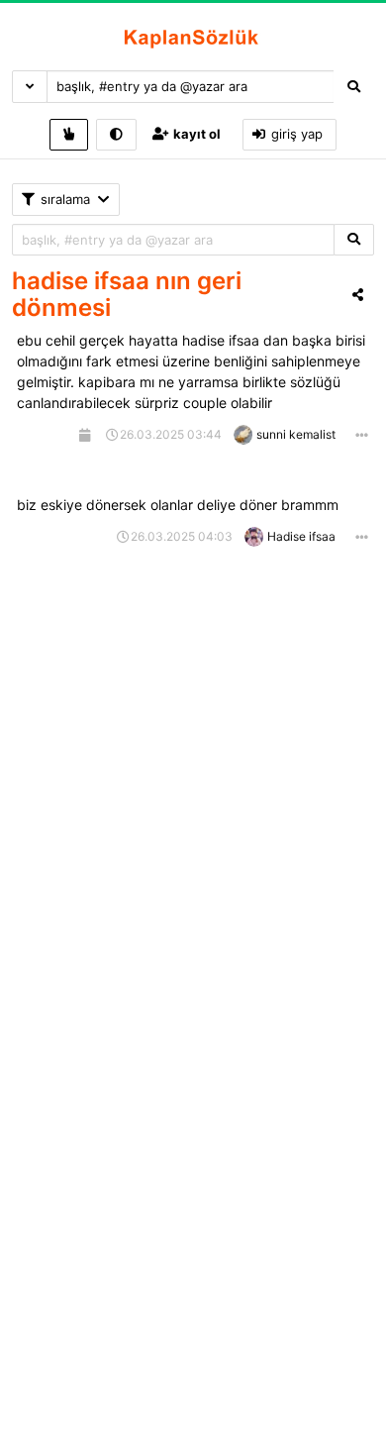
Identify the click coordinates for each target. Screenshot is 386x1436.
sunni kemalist (296, 434)
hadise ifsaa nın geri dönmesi (126, 294)
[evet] (354, 240)
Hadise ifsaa (301, 536)
